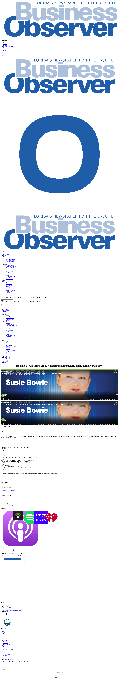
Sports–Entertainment (10, 276)
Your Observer (6, 654)
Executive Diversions (10, 290)
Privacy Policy (6, 646)
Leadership (5, 256)
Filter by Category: (15, 297)
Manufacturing (9, 274)
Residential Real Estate (11, 267)
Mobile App (6, 47)
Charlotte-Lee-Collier (10, 261)
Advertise (5, 643)
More (4, 281)
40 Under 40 (9, 285)
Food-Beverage (9, 271)
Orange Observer (7, 657)
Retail (7, 275)
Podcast (5, 44)
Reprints (8, 292)
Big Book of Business (11, 286)
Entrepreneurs (6, 254)
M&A (4, 255)
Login (4, 50)
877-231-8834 (10, 611)
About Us (5, 640)
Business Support (10, 265)
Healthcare (8, 272)
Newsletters (5, 42)
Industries (5, 264)
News (4, 251)
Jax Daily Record (7, 655)
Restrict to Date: (34, 297)
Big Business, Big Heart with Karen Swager (9, 490)
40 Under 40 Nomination (8, 46)
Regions (5, 258)
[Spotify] (30, 524)
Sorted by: (3, 297)
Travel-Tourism (9, 279)
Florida (7, 262)
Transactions (9, 284)
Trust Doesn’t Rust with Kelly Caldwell (8, 505)
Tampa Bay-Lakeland (10, 259)
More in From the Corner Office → (9, 547)
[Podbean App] (18, 519)
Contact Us (5, 641)
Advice (7, 282)
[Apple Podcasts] (20, 545)
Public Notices (6, 45)
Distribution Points (7, 644)
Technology (8, 277)
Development (9, 269)
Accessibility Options (8, 649)
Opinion (8, 289)
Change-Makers (9, 291)
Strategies (5, 253)
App (4, 632)
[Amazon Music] (41, 524)
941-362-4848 (10, 609)
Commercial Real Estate (11, 266)
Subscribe (5, 49)
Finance (8, 270)
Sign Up (13, 559)
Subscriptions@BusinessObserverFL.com (12, 610)
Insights (5, 280)
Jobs (4, 645)
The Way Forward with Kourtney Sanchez (9, 497)
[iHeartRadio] (51, 524)
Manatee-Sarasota (10, 260)
